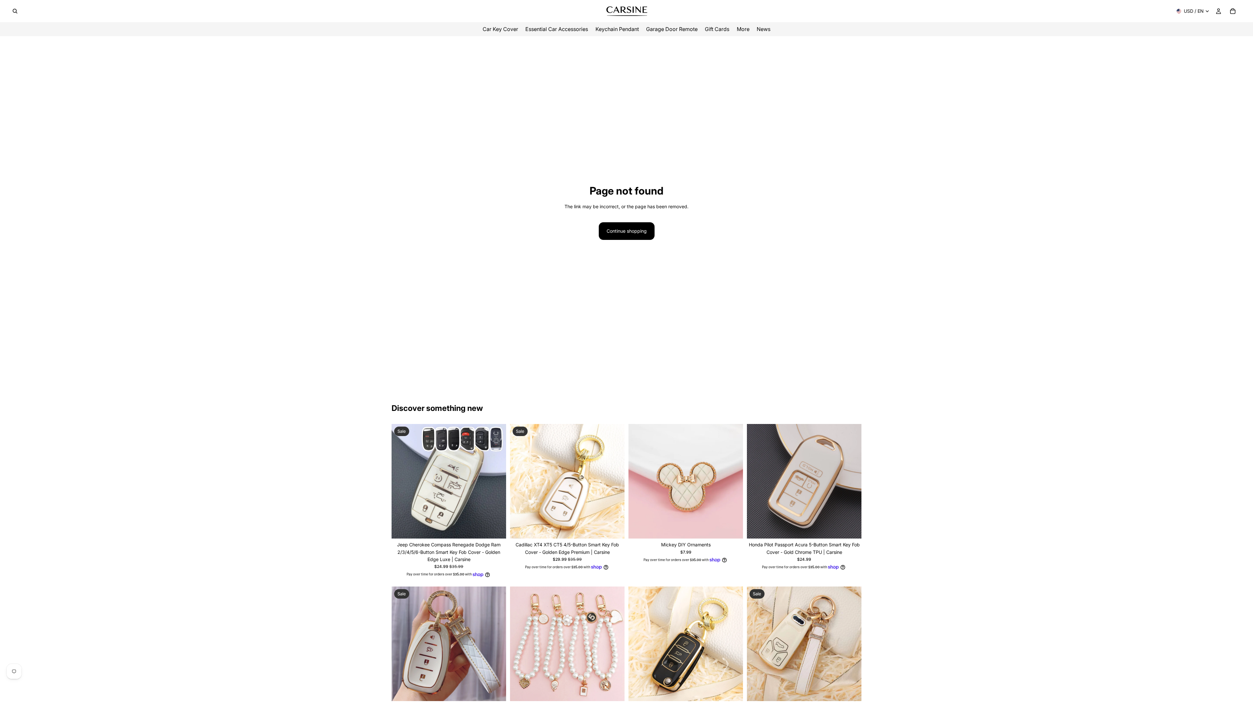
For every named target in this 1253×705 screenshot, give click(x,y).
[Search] (15, 11)
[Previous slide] (401, 481)
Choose (501, 528)
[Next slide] (496, 481)
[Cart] (1233, 11)
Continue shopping (627, 231)
